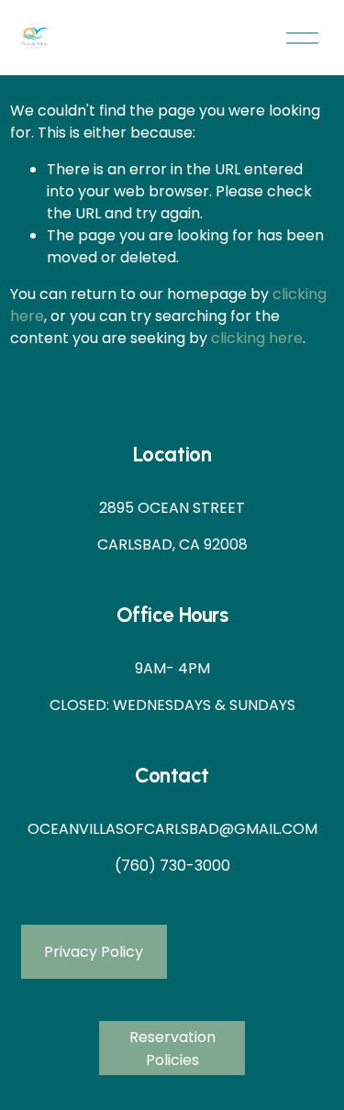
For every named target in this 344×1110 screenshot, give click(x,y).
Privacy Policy (93, 951)
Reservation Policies (172, 1049)
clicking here (257, 338)
